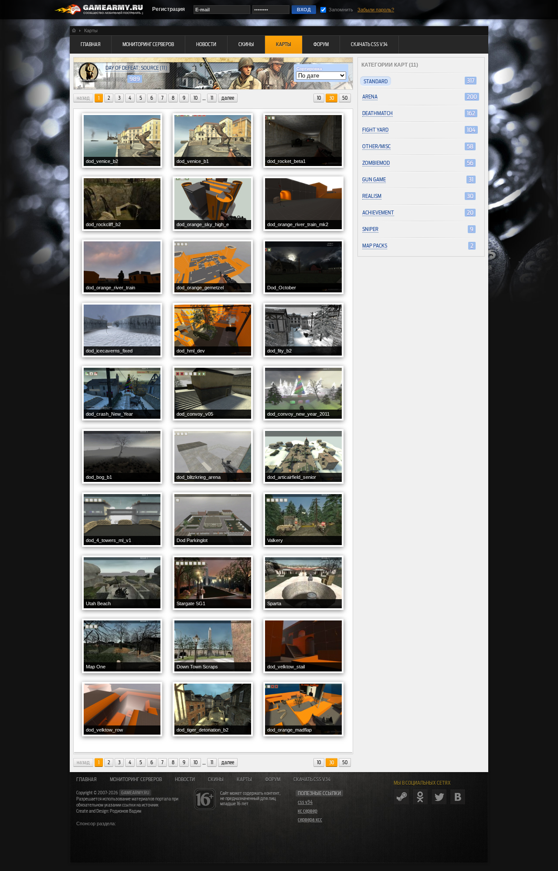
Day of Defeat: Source (132, 67)
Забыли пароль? (375, 9)
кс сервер (307, 811)
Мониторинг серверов (136, 779)
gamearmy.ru (135, 792)
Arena (370, 96)
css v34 (305, 802)
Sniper (370, 229)
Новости (185, 779)
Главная (86, 779)
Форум (272, 779)
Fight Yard (375, 129)
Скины (216, 779)
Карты (244, 779)
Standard (376, 81)
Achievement (378, 212)
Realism (371, 196)
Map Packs (374, 245)
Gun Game (374, 179)
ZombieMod (376, 162)
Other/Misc (376, 146)
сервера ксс (310, 820)
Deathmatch (377, 113)
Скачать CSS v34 (311, 779)
